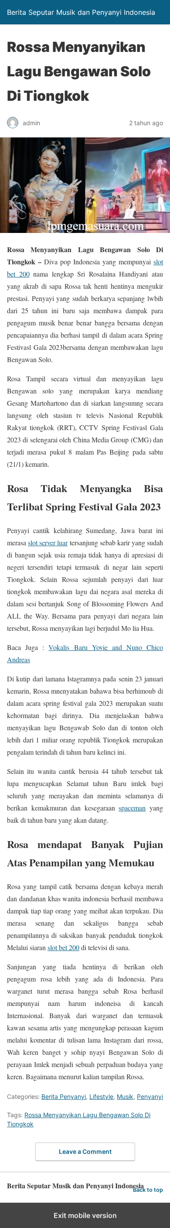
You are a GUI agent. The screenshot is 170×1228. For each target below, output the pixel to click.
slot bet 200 (63, 947)
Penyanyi (150, 1096)
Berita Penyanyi (63, 1096)
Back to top (148, 1190)
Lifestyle (101, 1096)
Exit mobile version (85, 1215)
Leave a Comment (85, 1151)
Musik (125, 1096)
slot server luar (48, 542)
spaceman (132, 807)
